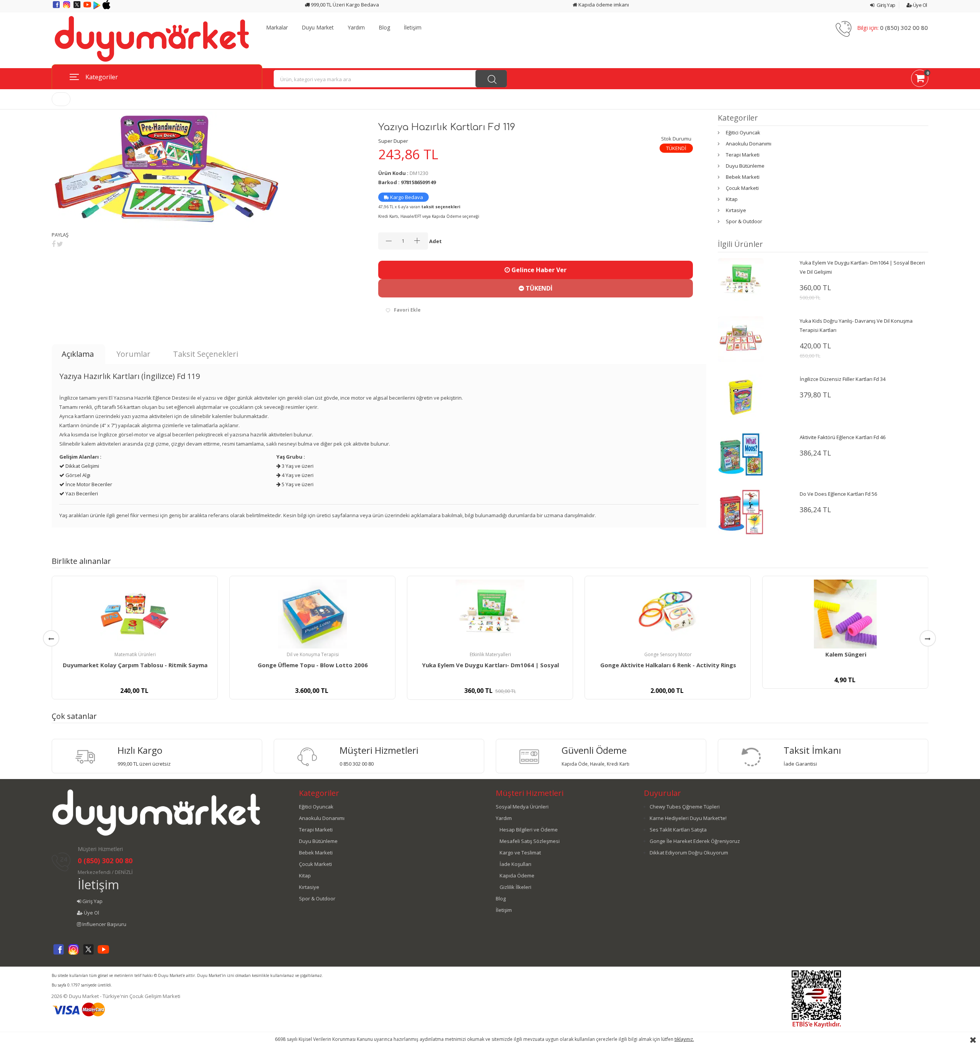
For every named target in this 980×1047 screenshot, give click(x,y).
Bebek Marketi (743, 176)
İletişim (412, 27)
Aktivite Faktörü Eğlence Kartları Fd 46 (842, 437)
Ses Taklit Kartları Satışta (678, 829)
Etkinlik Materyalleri (490, 654)
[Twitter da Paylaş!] (60, 243)
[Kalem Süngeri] (845, 614)
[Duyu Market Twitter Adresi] (77, 7)
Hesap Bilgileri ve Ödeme (529, 829)
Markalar (277, 27)
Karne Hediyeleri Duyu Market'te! (688, 818)
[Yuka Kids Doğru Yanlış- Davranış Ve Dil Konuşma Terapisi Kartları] (741, 338)
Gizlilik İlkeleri (515, 887)
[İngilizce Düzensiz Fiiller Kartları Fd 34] (741, 397)
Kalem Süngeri (845, 654)
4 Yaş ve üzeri (297, 475)
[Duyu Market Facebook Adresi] (57, 7)
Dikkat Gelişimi (81, 465)
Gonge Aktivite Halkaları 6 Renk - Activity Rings (668, 665)
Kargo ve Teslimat (520, 852)
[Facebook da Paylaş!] (54, 243)
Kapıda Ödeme (517, 875)
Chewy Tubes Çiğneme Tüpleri (685, 806)
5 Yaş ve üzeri (297, 484)
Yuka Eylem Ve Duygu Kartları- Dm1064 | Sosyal (490, 665)
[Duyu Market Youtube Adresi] (88, 7)
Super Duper (393, 140)
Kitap (732, 199)
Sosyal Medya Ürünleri (522, 806)
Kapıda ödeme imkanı (603, 4)
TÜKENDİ (538, 288)
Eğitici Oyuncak (743, 132)
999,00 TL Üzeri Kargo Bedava (344, 4)
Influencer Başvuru (103, 924)
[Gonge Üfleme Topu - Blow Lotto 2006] (312, 614)
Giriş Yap (885, 5)
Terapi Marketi (743, 154)
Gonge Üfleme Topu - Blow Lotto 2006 (313, 665)
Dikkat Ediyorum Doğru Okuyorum (689, 852)
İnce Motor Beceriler (88, 484)
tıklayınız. (684, 1039)
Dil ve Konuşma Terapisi (313, 654)
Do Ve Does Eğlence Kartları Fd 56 (838, 493)
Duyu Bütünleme (745, 165)
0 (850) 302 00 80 (904, 27)
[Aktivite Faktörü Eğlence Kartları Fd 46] (741, 454)
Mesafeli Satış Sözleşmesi (530, 841)
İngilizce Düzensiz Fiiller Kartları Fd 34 (842, 379)
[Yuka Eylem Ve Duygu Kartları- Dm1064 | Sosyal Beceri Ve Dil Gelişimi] (741, 280)
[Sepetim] (919, 79)
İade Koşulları (515, 864)
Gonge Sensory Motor (668, 654)
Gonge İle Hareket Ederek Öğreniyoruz (695, 841)
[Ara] (491, 78)
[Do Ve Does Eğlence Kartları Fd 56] (741, 511)
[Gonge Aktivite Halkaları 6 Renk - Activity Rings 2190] (667, 614)
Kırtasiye (736, 210)
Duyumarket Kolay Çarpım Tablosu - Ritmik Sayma (135, 665)
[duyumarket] (152, 38)
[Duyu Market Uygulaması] (97, 7)
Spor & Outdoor (744, 221)
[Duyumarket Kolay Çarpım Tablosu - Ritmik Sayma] (135, 614)
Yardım (356, 27)
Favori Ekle (407, 310)
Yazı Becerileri (81, 493)
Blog (384, 27)
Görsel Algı (77, 475)
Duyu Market (318, 27)
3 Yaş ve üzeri (297, 465)
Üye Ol (919, 5)
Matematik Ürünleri (135, 654)
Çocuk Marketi (742, 188)
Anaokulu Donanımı (748, 143)
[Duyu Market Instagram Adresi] (67, 7)
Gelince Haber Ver (538, 270)
